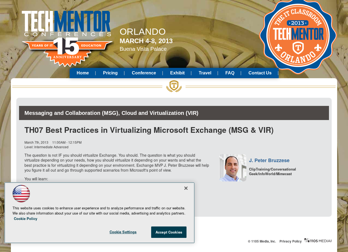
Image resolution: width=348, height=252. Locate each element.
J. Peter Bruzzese (269, 160)
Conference (144, 73)
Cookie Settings (123, 231)
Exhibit (177, 73)
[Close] (186, 188)
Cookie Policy (25, 218)
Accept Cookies (169, 232)
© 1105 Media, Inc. (262, 241)
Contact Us (260, 73)
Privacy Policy (290, 241)
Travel (205, 73)
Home (83, 73)
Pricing (110, 73)
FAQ (229, 73)
